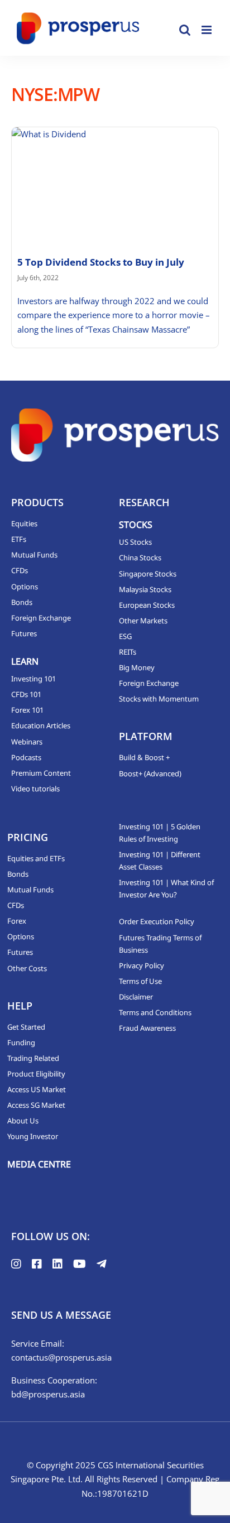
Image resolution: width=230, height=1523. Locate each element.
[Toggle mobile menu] (207, 30)
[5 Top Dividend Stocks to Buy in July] (115, 185)
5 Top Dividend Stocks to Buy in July (100, 262)
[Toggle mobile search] (184, 30)
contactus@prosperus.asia (61, 1357)
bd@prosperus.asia (48, 1394)
